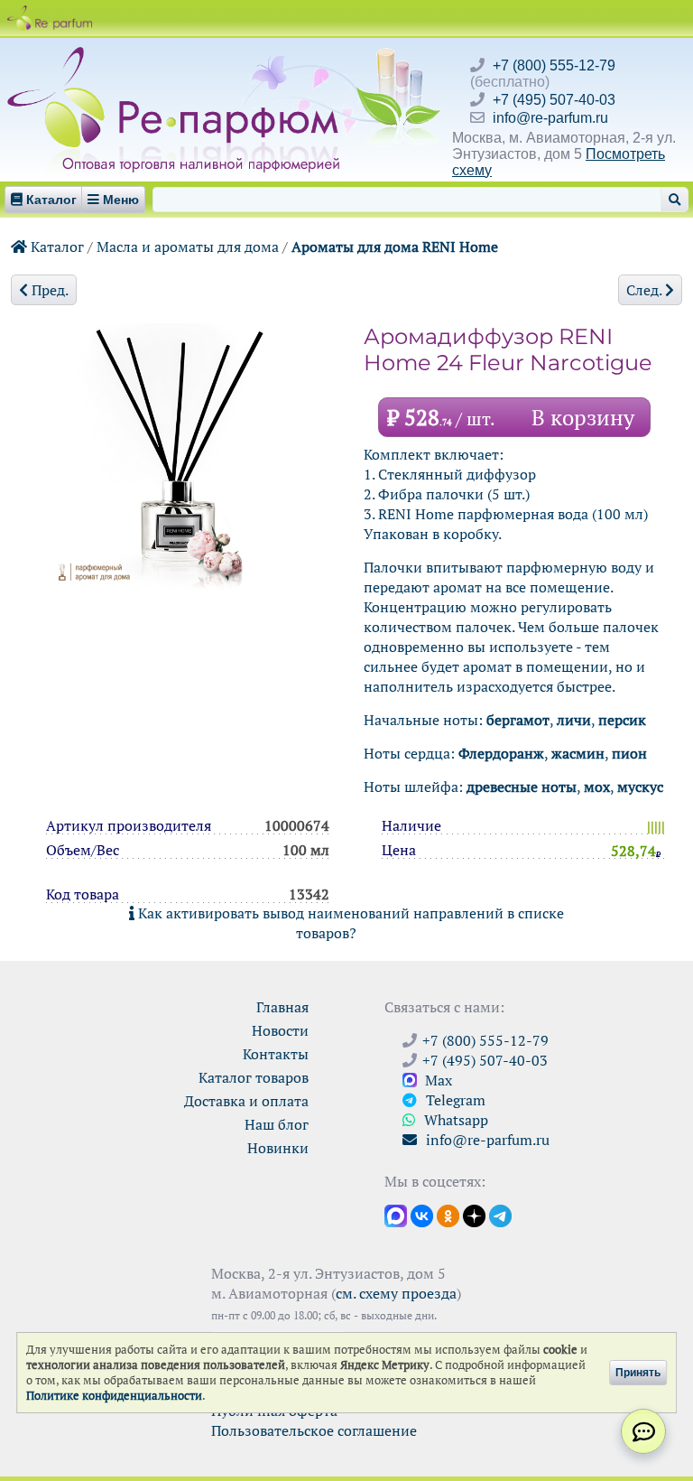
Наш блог (277, 1124)
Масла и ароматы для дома (188, 246)
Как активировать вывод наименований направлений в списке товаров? (349, 923)
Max (436, 1080)
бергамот (518, 720)
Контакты (276, 1054)
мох (597, 786)
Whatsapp (454, 1120)
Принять (638, 1372)
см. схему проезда (396, 1293)
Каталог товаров (254, 1077)
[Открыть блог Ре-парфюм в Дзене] (474, 1215)
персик (622, 720)
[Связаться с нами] (643, 1431)
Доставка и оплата (246, 1101)
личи (574, 720)
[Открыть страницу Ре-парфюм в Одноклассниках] (448, 1215)
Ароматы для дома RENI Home (394, 246)
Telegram (453, 1100)
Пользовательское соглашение (314, 1430)
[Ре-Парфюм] (175, 57)
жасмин (578, 753)
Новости (280, 1030)
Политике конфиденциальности (114, 1395)
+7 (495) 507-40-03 (554, 99)
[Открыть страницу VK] (422, 1215)
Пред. (48, 290)
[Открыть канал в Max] (395, 1215)
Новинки (278, 1148)
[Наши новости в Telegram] (500, 1215)
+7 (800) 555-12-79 (554, 65)
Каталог (55, 246)
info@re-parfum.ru (550, 118)
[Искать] (674, 199)
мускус (640, 786)
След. (645, 290)
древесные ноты (522, 786)
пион (629, 753)
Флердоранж (501, 753)
